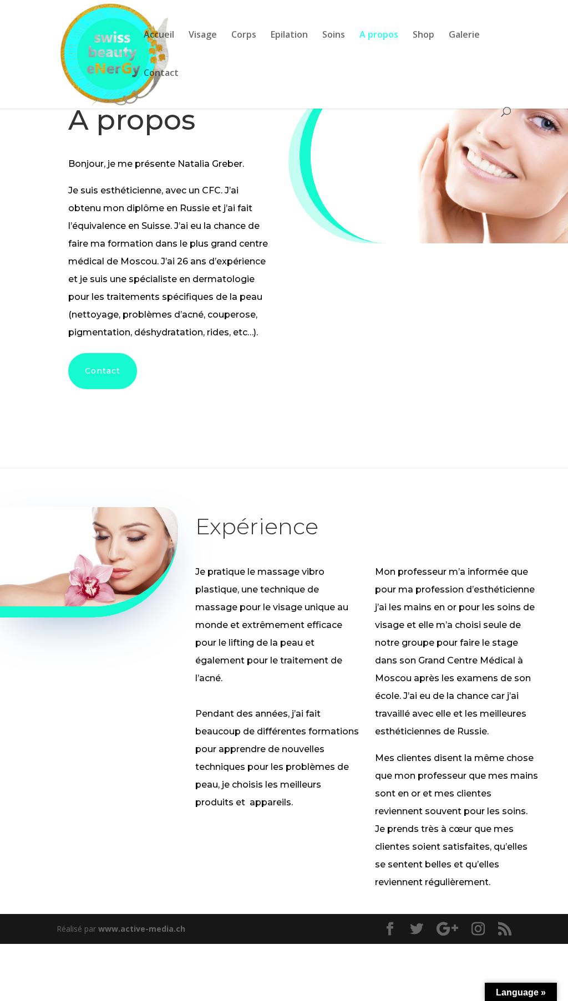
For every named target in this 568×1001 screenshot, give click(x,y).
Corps (243, 35)
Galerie (464, 35)
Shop (423, 35)
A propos (378, 35)
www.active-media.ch (141, 928)
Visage (203, 35)
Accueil (159, 35)
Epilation (289, 35)
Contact (161, 74)
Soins (333, 35)
